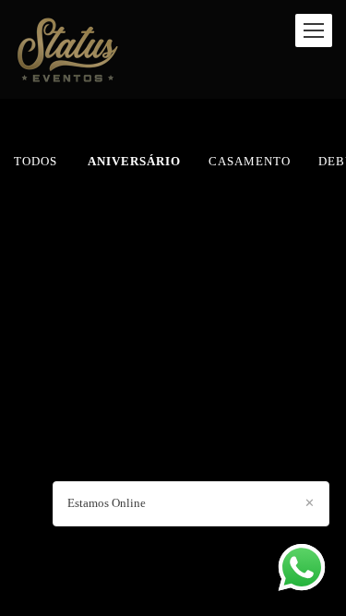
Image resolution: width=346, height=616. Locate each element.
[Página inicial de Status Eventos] (67, 49)
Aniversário (134, 161)
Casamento (250, 161)
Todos (35, 161)
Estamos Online (106, 503)
